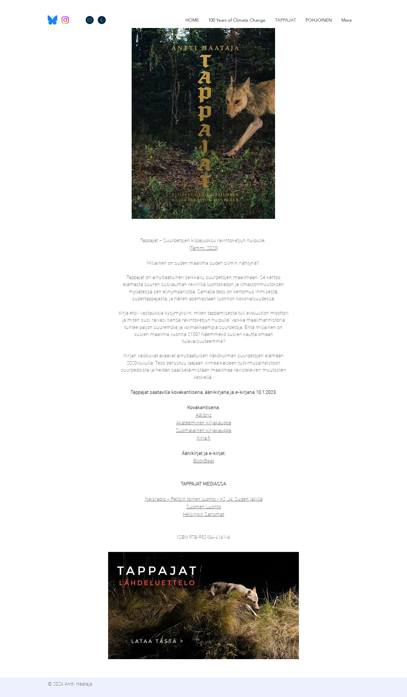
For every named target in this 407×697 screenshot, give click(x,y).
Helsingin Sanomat (203, 513)
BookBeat (203, 460)
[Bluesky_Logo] (52, 20)
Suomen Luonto (203, 506)
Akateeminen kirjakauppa (203, 422)
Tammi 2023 (203, 247)
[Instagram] (65, 20)
